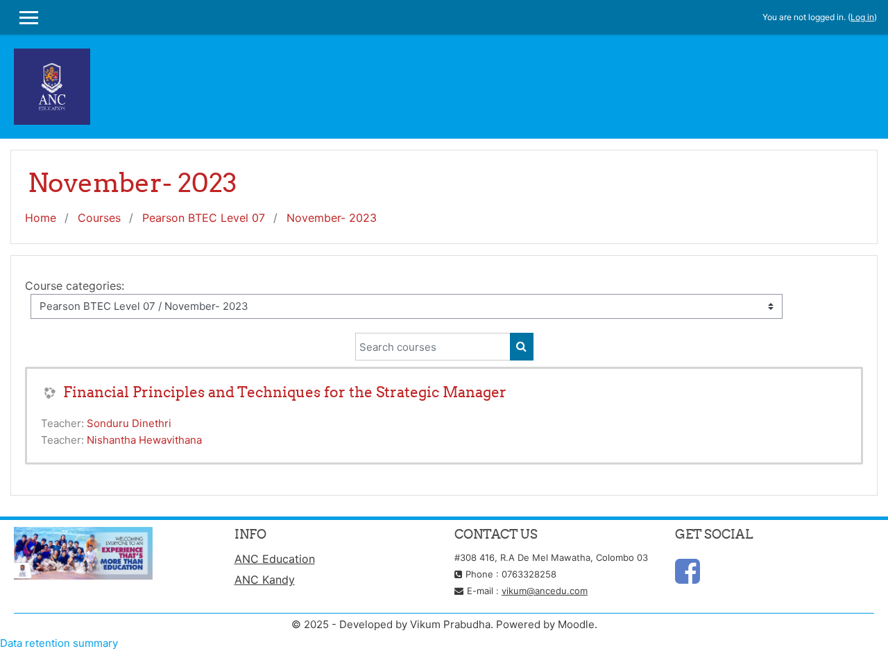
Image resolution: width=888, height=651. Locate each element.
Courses (99, 218)
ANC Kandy (264, 580)
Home (40, 218)
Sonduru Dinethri (129, 423)
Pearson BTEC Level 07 (203, 218)
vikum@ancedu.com (545, 590)
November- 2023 (332, 218)
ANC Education (274, 559)
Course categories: (74, 286)
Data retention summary (59, 643)
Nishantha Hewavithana (144, 439)
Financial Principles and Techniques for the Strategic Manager (284, 392)
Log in (862, 17)
